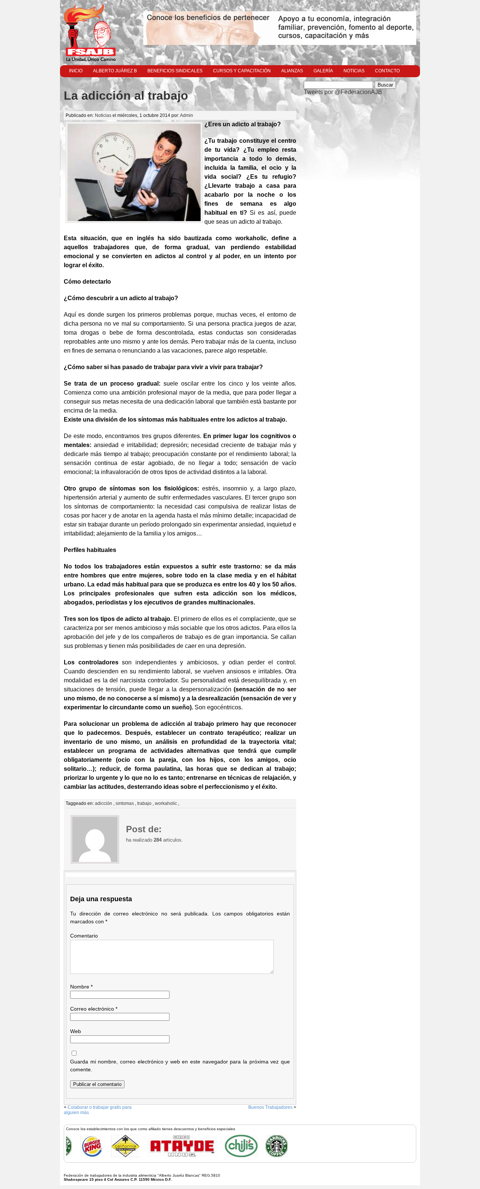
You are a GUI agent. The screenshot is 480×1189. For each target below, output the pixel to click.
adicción (103, 803)
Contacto (387, 70)
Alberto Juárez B (115, 70)
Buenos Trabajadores (270, 1107)
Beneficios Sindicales (174, 70)
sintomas (125, 803)
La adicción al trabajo (126, 95)
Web (75, 1031)
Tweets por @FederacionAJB (343, 92)
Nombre (81, 987)
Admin (186, 115)
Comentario (84, 936)
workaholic (166, 803)
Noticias (354, 70)
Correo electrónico (93, 1009)
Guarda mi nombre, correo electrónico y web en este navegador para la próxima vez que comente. (180, 1065)
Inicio (75, 70)
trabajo (144, 803)
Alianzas (292, 70)
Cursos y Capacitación (242, 70)
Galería (323, 70)
